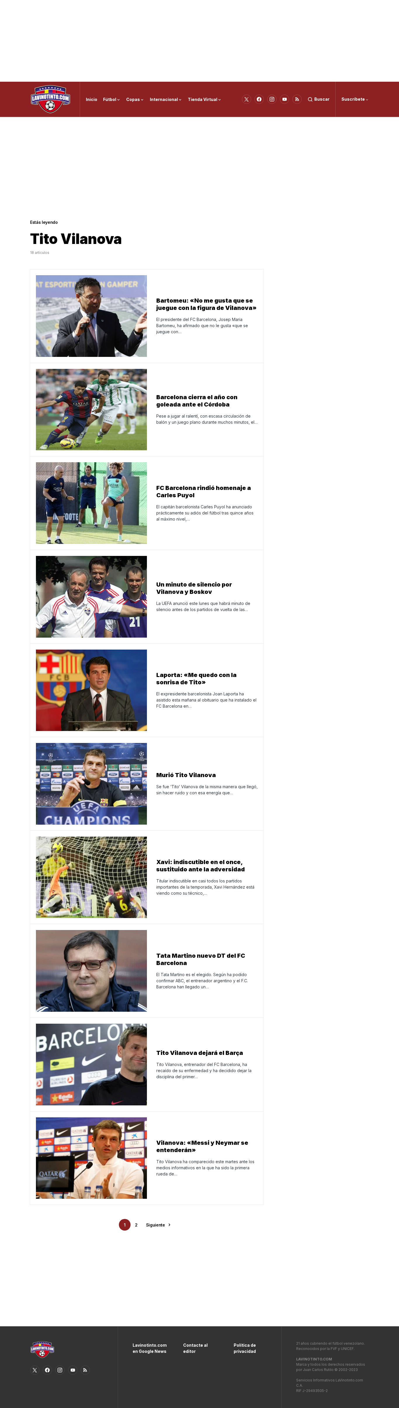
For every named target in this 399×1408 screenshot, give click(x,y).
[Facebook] (259, 99)
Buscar (321, 99)
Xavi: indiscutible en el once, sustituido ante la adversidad (200, 866)
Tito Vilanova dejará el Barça (199, 1052)
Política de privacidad (245, 1348)
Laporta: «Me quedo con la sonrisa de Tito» (196, 678)
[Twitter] (246, 99)
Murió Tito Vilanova (186, 775)
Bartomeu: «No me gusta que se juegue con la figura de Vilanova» (206, 304)
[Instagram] (272, 99)
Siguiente (155, 1224)
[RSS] (297, 99)
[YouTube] (284, 99)
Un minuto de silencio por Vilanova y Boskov (194, 588)
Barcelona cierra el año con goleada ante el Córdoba (196, 401)
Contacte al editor (195, 1348)
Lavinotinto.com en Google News (149, 1348)
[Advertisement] (199, 41)
